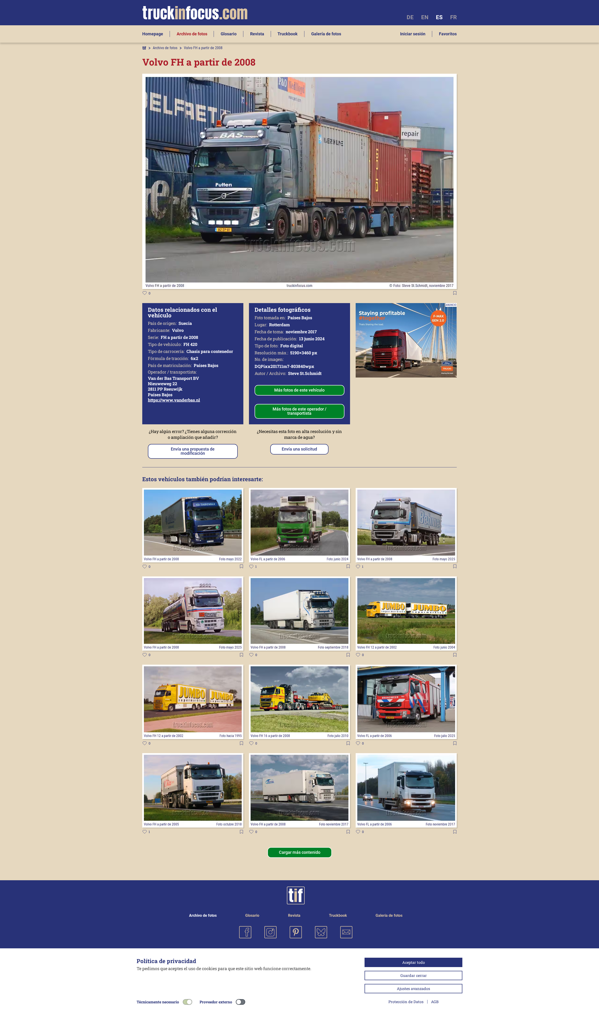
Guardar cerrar (413, 975)
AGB (434, 1001)
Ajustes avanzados (413, 988)
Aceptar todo (413, 962)
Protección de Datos (406, 1001)
